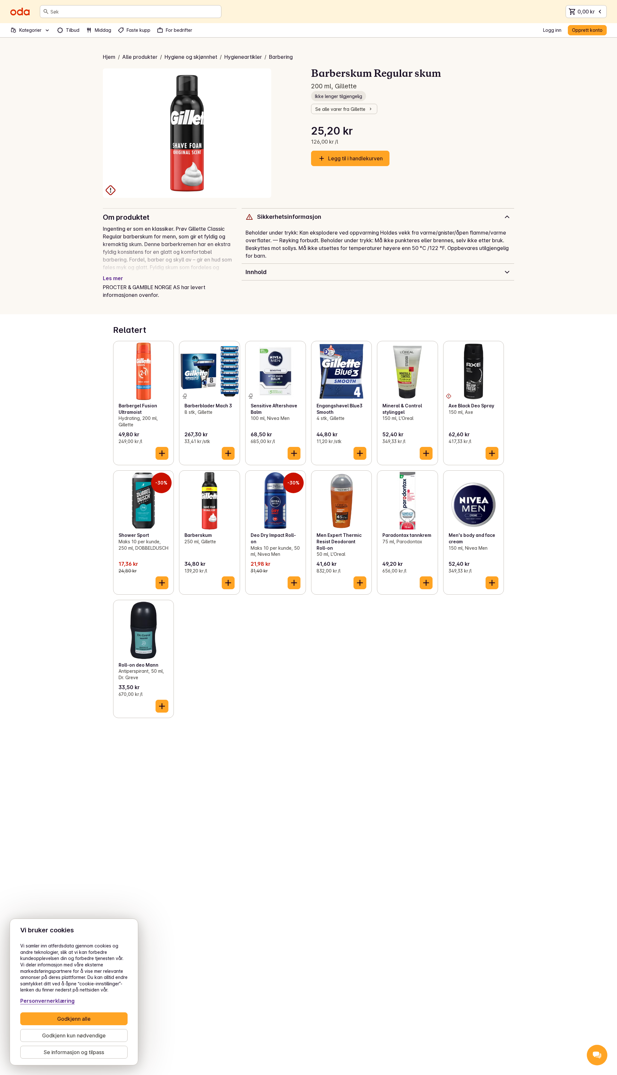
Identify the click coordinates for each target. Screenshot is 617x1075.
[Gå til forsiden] (20, 11)
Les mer (113, 278)
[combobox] (134, 11)
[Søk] (46, 11)
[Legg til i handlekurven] (162, 453)
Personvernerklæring (47, 1001)
